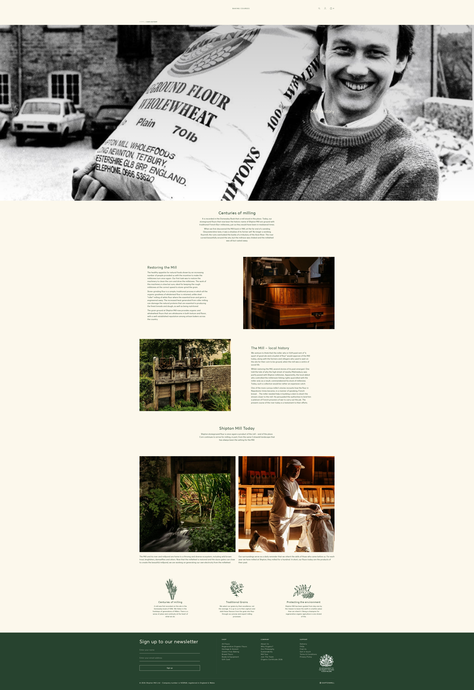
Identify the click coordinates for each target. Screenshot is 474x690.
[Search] (319, 8)
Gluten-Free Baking (230, 651)
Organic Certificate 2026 (272, 659)
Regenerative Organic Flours (234, 646)
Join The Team (267, 657)
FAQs (302, 646)
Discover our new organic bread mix (278, 2)
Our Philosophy (267, 649)
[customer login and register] (325, 8)
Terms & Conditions (308, 654)
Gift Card (255, 16)
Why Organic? (267, 646)
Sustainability (267, 651)
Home (141, 22)
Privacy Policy (306, 657)
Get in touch (305, 651)
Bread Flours (227, 654)
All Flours (226, 644)
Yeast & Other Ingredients (188, 16)
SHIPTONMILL (328, 683)
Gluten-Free (214, 16)
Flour (167, 16)
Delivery (303, 644)
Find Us (303, 649)
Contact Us (324, 2)
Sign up (170, 668)
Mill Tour (264, 654)
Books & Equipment (235, 16)
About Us (265, 644)
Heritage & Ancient (230, 649)
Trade (332, 2)
